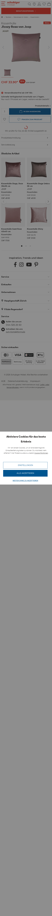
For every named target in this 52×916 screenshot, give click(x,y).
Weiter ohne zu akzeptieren (25, 480)
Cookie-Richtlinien (41, 453)
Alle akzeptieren (25, 473)
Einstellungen (25, 465)
